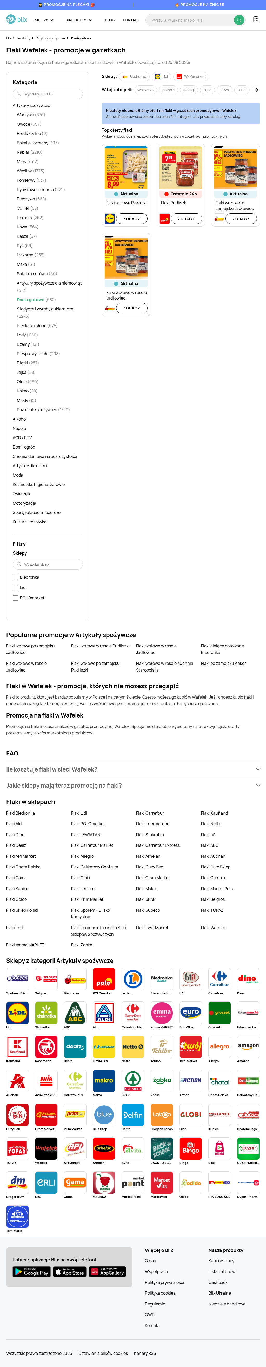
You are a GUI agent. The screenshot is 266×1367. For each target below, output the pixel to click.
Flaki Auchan (213, 856)
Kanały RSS (145, 1353)
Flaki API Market (21, 856)
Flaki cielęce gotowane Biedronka (222, 649)
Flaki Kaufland (214, 813)
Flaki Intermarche (152, 824)
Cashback (218, 1282)
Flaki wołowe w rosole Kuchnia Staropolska (164, 666)
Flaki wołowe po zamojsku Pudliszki (95, 666)
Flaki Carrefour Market (92, 845)
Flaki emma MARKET (25, 945)
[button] (133, 769)
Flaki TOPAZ (212, 910)
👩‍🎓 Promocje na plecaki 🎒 (66, 4)
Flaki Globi (80, 878)
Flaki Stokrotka (150, 834)
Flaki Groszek (213, 878)
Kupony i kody (221, 1260)
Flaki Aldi (14, 824)
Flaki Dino (15, 834)
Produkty (23, 38)
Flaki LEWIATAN (85, 834)
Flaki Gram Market (153, 878)
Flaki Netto (211, 824)
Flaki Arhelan (148, 856)
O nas (150, 1260)
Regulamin (155, 1304)
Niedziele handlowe (227, 1304)
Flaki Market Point (218, 888)
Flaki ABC (209, 845)
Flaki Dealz (16, 845)
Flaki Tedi (15, 927)
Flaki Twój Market (152, 927)
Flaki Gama (16, 878)
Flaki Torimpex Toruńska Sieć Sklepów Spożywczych (98, 931)
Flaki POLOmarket (88, 824)
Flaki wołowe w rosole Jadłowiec (156, 649)
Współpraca (156, 1271)
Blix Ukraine (220, 1293)
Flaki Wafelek (213, 927)
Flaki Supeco (148, 910)
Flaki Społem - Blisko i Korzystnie (91, 913)
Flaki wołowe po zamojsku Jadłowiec (30, 649)
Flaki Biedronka (20, 813)
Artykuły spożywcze (50, 38)
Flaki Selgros (213, 899)
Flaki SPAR (146, 899)
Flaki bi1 (208, 834)
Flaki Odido (16, 899)
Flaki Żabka (81, 945)
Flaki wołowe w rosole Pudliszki (100, 646)
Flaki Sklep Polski (22, 910)
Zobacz (132, 218)
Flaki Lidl (79, 813)
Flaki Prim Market (87, 899)
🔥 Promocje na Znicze (199, 4)
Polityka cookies (160, 1293)
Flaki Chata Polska (23, 867)
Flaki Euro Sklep (215, 867)
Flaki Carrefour (150, 813)
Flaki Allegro (82, 856)
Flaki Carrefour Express (158, 845)
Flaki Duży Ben (149, 867)
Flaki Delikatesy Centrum (94, 867)
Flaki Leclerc (83, 888)
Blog (110, 19)
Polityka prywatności (164, 1282)
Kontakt (131, 19)
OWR (150, 1314)
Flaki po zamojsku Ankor (223, 663)
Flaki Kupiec (17, 888)
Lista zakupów (222, 1271)
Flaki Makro (146, 888)
